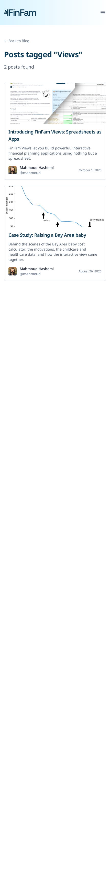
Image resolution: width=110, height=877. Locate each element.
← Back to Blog (16, 40)
